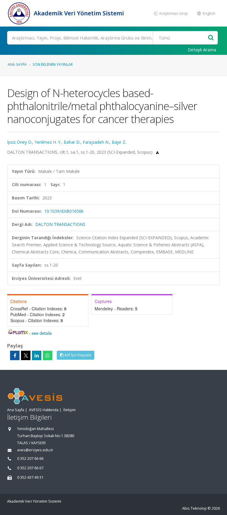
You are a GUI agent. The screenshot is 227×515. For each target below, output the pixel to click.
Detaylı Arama (202, 50)
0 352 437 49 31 (30, 477)
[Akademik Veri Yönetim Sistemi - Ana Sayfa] (19, 13)
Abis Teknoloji (194, 508)
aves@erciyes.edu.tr (35, 449)
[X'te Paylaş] (25, 355)
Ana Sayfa (17, 64)
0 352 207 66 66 (30, 458)
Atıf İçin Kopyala (77, 354)
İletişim (69, 409)
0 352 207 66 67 (30, 467)
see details (42, 333)
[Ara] (211, 38)
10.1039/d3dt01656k (63, 211)
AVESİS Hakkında (44, 409)
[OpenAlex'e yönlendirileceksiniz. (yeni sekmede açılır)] (157, 152)
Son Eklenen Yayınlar (53, 64)
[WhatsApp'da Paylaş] (47, 355)
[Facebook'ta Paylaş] (15, 355)
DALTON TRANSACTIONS (60, 224)
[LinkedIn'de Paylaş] (36, 355)
